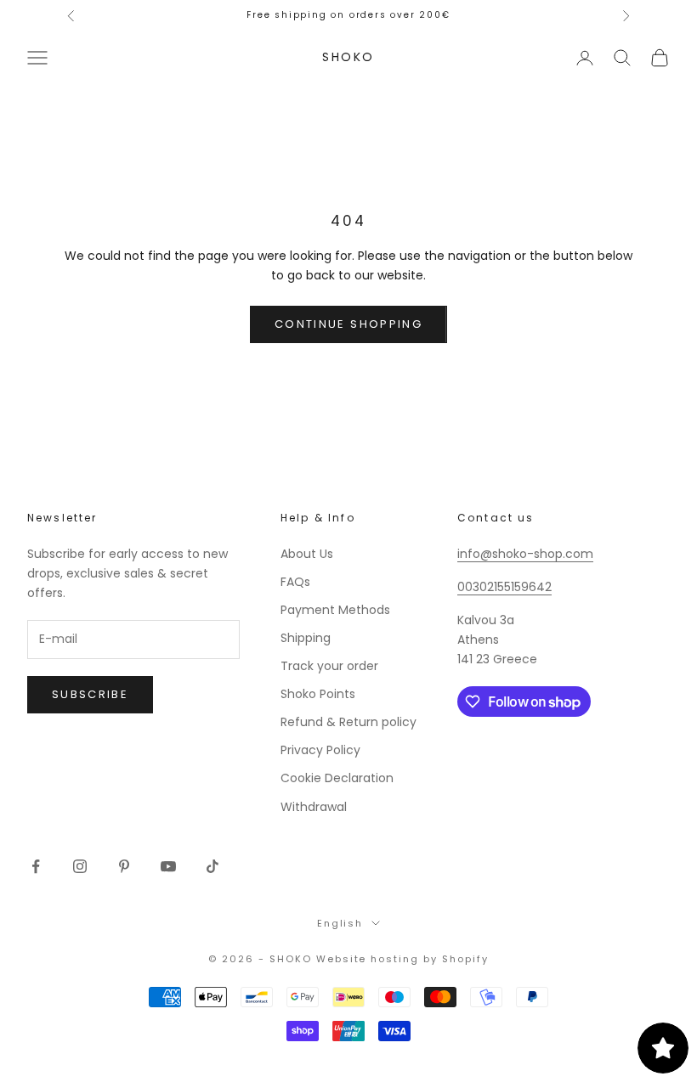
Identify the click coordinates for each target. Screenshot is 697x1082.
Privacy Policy (320, 749)
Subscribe (90, 694)
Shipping (305, 637)
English (340, 923)
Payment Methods (335, 609)
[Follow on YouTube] (168, 866)
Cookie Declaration (337, 777)
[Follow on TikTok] (212, 866)
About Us (306, 553)
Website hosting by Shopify (402, 959)
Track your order (329, 665)
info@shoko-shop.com (525, 553)
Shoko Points (317, 693)
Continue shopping (348, 324)
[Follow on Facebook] (35, 866)
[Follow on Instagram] (79, 866)
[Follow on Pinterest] (124, 866)
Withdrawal (313, 806)
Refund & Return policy (348, 721)
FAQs (295, 581)
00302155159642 (504, 586)
